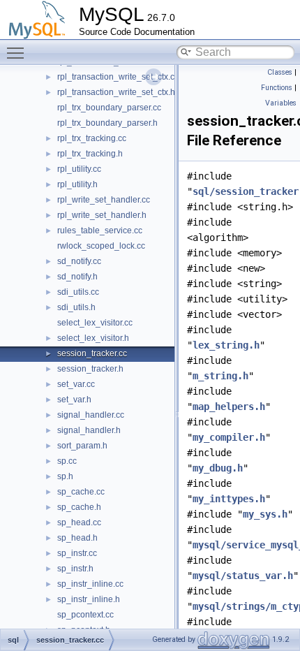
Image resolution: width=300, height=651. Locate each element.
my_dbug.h (218, 468)
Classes (279, 72)
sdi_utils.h (76, 307)
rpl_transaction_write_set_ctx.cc (118, 77)
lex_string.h (226, 345)
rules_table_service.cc (99, 230)
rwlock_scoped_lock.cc (101, 246)
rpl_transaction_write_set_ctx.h (116, 92)
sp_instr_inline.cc (90, 584)
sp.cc (67, 461)
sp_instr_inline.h (88, 599)
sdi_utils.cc (78, 292)
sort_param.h (82, 446)
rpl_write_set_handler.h (102, 215)
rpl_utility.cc (79, 169)
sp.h (65, 476)
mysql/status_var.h (243, 575)
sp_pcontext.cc (85, 615)
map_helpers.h (229, 406)
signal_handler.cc (90, 415)
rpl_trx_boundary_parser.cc (109, 107)
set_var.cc (76, 384)
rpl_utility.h (77, 184)
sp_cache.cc (81, 492)
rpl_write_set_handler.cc (103, 200)
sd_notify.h (77, 276)
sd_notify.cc (79, 261)
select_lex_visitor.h (93, 338)
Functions (276, 87)
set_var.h (74, 399)
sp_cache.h (79, 507)
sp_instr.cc (77, 553)
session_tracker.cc (92, 353)
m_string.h (220, 375)
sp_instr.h (75, 568)
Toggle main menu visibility (18, 52)
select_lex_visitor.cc (95, 323)
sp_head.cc (79, 522)
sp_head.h (77, 538)
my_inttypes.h (229, 498)
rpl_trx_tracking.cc (91, 138)
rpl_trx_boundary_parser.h (107, 123)
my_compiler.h (229, 437)
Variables (281, 103)
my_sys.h (265, 514)
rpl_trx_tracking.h (90, 154)
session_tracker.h (90, 369)
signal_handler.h (89, 430)
